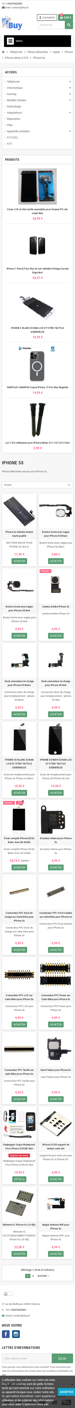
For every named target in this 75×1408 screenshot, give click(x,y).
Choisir (8, 484)
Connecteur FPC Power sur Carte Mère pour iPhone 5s (55, 997)
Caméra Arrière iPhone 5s (55, 606)
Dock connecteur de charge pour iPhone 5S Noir (55, 683)
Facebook (6, 1334)
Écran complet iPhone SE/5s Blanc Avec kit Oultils (19, 840)
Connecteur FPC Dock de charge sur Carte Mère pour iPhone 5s (19, 917)
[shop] (12, 22)
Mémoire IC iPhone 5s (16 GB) (19, 1224)
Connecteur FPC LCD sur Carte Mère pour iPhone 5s (19, 997)
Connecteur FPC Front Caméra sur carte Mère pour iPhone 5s (55, 915)
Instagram (16, 1334)
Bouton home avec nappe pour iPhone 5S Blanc (55, 534)
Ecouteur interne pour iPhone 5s (56, 840)
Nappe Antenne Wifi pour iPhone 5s (55, 1226)
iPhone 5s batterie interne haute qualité (19, 534)
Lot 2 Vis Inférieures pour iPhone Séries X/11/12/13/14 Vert (37, 442)
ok (64, 1358)
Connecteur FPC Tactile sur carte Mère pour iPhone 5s (19, 1072)
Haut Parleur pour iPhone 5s (56, 1070)
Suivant (44, 1276)
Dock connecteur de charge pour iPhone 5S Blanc (19, 683)
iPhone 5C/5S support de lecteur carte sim (55, 1146)
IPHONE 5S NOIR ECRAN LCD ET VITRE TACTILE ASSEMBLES (56, 763)
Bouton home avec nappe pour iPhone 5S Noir (19, 608)
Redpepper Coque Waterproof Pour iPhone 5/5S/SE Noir (19, 1146)
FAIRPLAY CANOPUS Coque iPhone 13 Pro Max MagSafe (37, 387)
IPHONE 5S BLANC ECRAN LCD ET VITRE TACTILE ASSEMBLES (19, 763)
